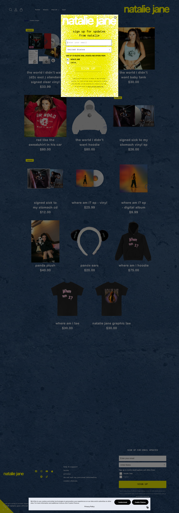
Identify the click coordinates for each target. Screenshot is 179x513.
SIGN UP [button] (88, 69)
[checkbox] (89, 59)
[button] (115, 17)
